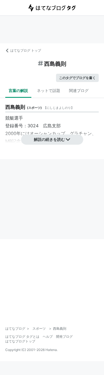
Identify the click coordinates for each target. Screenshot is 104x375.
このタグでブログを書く (77, 78)
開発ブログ (64, 336)
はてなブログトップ (20, 341)
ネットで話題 (48, 90)
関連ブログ (78, 90)
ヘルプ (48, 336)
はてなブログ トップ (25, 50)
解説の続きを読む (49, 139)
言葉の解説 (18, 90)
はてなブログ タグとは (22, 336)
